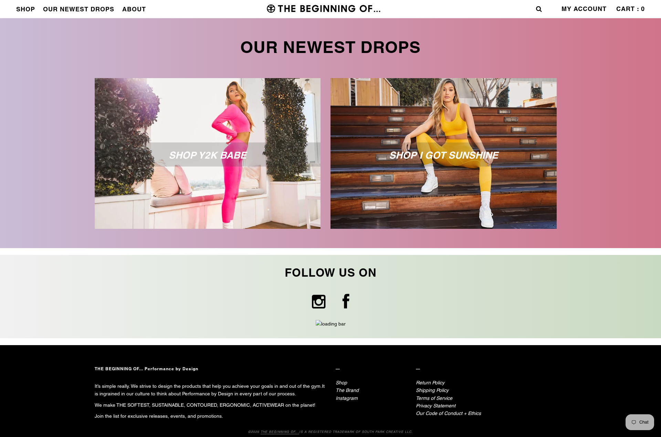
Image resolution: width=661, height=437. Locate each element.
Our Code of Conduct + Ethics (448, 413)
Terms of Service (434, 398)
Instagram (347, 398)
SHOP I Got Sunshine (443, 155)
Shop (25, 9)
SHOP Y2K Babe (207, 155)
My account (584, 8)
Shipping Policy (432, 390)
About (134, 9)
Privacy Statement (435, 405)
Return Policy (430, 382)
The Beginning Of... (280, 432)
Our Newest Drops (78, 9)
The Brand (347, 390)
